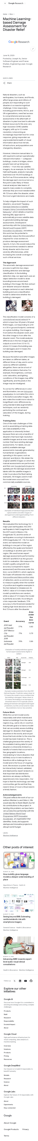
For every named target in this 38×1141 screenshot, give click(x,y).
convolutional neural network (15, 319)
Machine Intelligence (10, 835)
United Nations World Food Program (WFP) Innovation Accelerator (18, 228)
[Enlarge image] (33, 49)
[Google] (8, 1115)
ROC (5, 572)
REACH (17, 458)
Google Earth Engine (23, 466)
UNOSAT (6, 458)
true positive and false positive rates (18, 577)
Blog (11, 14)
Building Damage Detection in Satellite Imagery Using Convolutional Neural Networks (18, 208)
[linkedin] (20, 980)
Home (5, 14)
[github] (31, 980)
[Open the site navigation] (5, 3)
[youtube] (25, 980)
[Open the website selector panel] (25, 3)
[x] (14, 980)
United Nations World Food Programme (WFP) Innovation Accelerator (15, 816)
